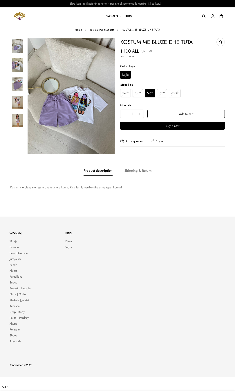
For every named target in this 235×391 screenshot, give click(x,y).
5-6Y (150, 93)
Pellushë (15, 329)
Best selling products (102, 30)
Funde (13, 265)
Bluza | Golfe (18, 294)
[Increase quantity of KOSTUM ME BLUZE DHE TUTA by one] (140, 114)
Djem (68, 241)
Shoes (13, 335)
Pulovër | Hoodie (20, 288)
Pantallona (16, 276)
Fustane (14, 247)
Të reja (13, 241)
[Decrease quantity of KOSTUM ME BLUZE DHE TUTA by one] (124, 114)
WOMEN (112, 16)
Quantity (125, 105)
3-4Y (125, 93)
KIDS (128, 16)
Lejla (125, 74)
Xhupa (13, 324)
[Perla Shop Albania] (20, 16)
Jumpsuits (15, 259)
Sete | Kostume (19, 253)
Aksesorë (15, 341)
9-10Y (175, 93)
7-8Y (162, 93)
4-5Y (138, 93)
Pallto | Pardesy (19, 318)
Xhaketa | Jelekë (19, 300)
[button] (220, 16)
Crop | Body (17, 312)
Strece (13, 282)
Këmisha (15, 306)
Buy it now (172, 126)
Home (78, 30)
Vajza (68, 247)
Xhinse (13, 271)
